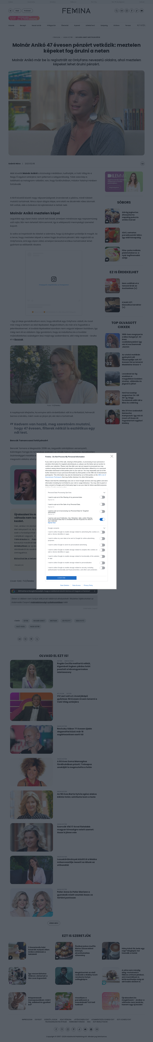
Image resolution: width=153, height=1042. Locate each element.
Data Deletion (64, 585)
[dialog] (76, 521)
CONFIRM (61, 578)
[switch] (102, 497)
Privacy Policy (88, 585)
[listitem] (76, 492)
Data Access (76, 585)
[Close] (112, 457)
